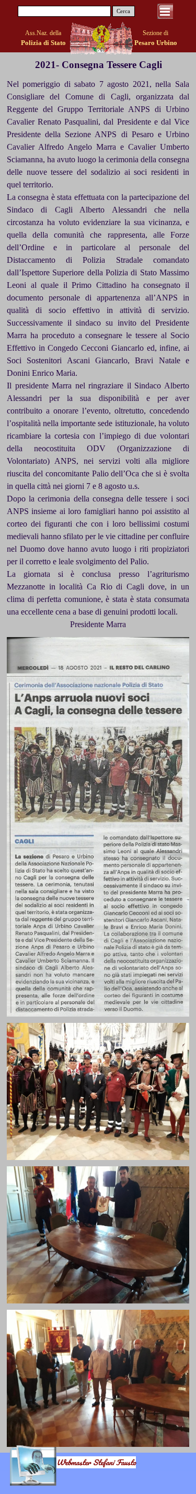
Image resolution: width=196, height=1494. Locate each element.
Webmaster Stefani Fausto (96, 1462)
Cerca (123, 11)
